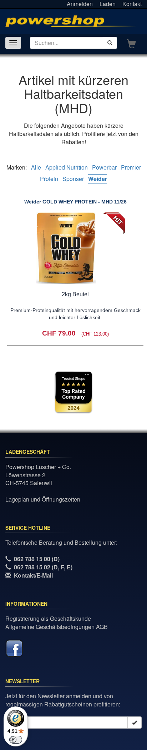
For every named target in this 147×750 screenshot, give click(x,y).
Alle (36, 167)
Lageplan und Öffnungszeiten (42, 499)
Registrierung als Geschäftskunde (48, 618)
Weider (97, 179)
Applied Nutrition (66, 167)
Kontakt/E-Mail (33, 575)
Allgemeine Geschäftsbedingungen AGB (56, 627)
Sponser (73, 179)
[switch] (15, 740)
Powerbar (104, 167)
